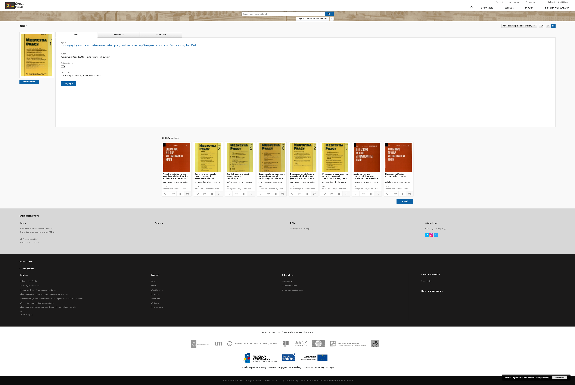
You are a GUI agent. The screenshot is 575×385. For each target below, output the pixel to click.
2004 (63, 66)
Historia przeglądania (557, 8)
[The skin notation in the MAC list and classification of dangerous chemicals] (176, 157)
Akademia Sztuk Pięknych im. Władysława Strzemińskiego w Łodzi (48, 307)
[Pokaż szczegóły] (187, 194)
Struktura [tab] (161, 35)
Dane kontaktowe (289, 285)
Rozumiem (560, 377)
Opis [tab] (76, 35)
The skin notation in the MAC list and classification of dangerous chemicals (175, 176)
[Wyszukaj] (329, 14)
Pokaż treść (29, 81)
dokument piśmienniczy (71, 75)
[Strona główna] (471, 6)
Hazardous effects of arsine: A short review (395, 175)
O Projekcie (487, 8)
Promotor (155, 294)
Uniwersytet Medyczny (29, 285)
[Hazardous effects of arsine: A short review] (398, 157)
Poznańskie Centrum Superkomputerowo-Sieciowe (328, 380)
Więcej (405, 201)
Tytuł (153, 281)
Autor (153, 285)
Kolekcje (509, 8)
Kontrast (499, 2)
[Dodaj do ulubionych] (541, 26)
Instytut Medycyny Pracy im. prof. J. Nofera (38, 290)
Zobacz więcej (26, 314)
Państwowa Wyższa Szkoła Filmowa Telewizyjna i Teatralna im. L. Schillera (51, 298)
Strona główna (26, 268)
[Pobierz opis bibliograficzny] (172, 194)
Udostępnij (514, 2)
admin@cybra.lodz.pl (300, 228)
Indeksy (529, 8)
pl (553, 26)
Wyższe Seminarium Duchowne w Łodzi (37, 303)
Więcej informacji (542, 377)
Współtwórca (157, 290)
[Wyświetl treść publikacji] (180, 194)
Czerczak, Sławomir (101, 57)
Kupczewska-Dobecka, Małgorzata (76, 57)
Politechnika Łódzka (28, 281)
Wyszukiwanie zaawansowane (312, 18)
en (482, 2)
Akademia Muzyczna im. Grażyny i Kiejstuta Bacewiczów (44, 294)
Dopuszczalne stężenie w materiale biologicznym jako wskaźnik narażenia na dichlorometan (303, 176)
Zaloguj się (530, 2)
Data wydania (157, 307)
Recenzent (155, 298)
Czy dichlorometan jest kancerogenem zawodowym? (238, 176)
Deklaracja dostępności (292, 290)
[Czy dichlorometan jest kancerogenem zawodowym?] (240, 157)
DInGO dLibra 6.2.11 (272, 380)
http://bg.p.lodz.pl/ (434, 228)
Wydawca (155, 303)
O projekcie (287, 281)
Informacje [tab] (119, 35)
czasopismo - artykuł (92, 75)
